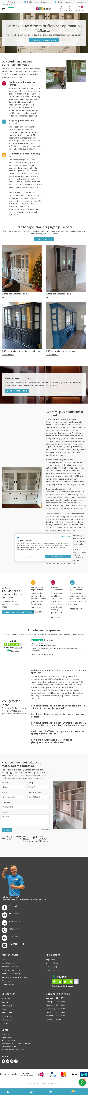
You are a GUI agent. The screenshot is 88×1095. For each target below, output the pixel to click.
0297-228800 (7, 1037)
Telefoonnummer (35, 792)
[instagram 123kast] (7, 1061)
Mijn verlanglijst (52, 967)
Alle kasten (6, 998)
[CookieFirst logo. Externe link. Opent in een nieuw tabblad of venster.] (18, 538)
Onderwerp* (7, 802)
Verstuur (7, 830)
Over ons (5, 959)
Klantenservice (80, 2)
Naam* (5, 782)
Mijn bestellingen (52, 963)
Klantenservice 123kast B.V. (12, 974)
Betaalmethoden (8, 963)
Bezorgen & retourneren (11, 970)
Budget (4, 1009)
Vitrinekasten (7, 1013)
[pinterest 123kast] (12, 1061)
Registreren (50, 959)
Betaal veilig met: (8, 1074)
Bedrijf (30, 782)
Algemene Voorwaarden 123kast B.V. (16, 977)
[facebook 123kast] (3, 1061)
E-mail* (5, 792)
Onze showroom (8, 984)
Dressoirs (5, 1023)
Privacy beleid (7, 981)
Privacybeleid (66, 536)
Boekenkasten (7, 1016)
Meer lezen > (8, 297)
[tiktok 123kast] (16, 1061)
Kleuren (5, 1002)
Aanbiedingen (7, 1006)
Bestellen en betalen (10, 967)
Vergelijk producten (53, 970)
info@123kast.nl (9, 1040)
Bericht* (5, 812)
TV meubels (6, 1020)
